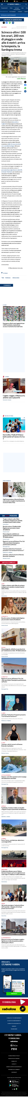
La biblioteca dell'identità (14, 1023)
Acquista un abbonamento (14, 1020)
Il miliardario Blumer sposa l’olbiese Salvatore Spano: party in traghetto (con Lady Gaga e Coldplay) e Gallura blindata (13, 872)
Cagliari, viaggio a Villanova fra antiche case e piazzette (14, 397)
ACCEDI (25, 1)
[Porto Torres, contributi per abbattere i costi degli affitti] (14, 828)
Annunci (14, 1026)
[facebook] (4, 1)
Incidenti (20, 11)
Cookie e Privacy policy (14, 1055)
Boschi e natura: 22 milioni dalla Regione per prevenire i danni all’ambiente (12, 528)
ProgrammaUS (4, 8)
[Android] (14, 1085)
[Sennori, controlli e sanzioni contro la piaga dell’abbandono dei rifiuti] (14, 764)
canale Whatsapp (21, 78)
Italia (22, 8)
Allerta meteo (15, 277)
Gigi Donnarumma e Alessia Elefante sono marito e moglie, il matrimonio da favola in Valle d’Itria (14, 501)
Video (11, 8)
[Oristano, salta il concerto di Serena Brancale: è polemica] (14, 732)
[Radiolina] (14, 1009)
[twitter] (2, 1)
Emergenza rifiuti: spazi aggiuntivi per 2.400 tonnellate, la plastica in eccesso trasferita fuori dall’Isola (14, 325)
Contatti (14, 1064)
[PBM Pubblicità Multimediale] (14, 1049)
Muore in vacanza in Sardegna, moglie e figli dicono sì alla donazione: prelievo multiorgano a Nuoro (12, 941)
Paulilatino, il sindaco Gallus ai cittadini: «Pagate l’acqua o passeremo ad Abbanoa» (13, 808)
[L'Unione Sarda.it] (14, 4)
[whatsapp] (7, 1)
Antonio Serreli (6, 531)
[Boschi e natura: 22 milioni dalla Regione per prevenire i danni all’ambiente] (14, 605)
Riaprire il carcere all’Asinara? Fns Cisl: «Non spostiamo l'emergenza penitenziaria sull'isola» (14, 543)
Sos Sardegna (12, 11)
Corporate (14, 1072)
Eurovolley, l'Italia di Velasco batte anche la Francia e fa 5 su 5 (14, 437)
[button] (4, 23)
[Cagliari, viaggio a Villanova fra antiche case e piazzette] (14, 385)
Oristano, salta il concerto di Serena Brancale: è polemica (13, 555)
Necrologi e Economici (14, 1058)
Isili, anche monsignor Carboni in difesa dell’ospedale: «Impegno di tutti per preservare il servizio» (12, 907)
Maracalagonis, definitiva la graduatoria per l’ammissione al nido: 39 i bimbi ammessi (13, 535)
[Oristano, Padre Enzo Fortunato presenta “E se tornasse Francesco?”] (14, 702)
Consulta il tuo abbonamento (14, 1017)
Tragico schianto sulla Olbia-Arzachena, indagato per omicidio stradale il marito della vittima (12, 520)
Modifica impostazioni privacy (14, 1066)
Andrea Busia (5, 524)
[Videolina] (14, 1002)
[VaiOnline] (14, 1046)
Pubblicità (14, 1061)
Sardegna (17, 8)
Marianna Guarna (6, 558)
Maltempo (7, 277)
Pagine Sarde (14, 1028)
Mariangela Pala (6, 546)
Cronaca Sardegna (13, 20)
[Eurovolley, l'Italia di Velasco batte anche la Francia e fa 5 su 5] (14, 424)
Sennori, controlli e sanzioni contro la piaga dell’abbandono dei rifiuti (13, 777)
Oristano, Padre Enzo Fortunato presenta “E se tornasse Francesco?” (13, 549)
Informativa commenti (14, 1069)
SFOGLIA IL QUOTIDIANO (8, 15)
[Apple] (14, 1081)
